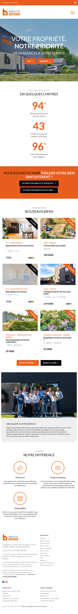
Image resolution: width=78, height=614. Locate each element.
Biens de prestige (46, 548)
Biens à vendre (26, 363)
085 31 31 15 (44, 596)
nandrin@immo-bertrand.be (49, 598)
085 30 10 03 (6, 596)
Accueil (42, 538)
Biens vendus (44, 546)
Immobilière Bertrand (11, 12)
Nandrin (44, 61)
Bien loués (43, 553)
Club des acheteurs (46, 565)
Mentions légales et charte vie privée (34, 606)
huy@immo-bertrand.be (10, 598)
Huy (29, 61)
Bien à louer (44, 551)
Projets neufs (44, 543)
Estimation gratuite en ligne (38, 190)
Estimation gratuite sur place (38, 183)
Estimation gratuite (47, 563)
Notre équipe (44, 555)
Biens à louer (49, 363)
